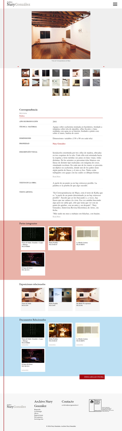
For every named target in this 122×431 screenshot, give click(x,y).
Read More (56, 176)
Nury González (59, 143)
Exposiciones (38, 415)
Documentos (38, 417)
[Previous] (18, 66)
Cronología (38, 411)
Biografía (37, 409)
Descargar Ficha (94, 376)
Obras (36, 413)
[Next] (104, 66)
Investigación (38, 419)
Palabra (22, 116)
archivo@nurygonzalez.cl (70, 405)
